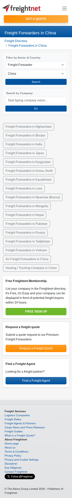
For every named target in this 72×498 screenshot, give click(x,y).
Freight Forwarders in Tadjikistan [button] (28, 241)
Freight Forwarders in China (27, 45)
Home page (12, 443)
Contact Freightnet (16, 471)
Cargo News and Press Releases (25, 427)
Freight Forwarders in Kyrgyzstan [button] (28, 162)
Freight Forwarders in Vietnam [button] (26, 250)
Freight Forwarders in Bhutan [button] (25, 135)
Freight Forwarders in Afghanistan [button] (29, 126)
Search (36, 81)
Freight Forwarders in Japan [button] (25, 153)
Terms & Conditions (16, 451)
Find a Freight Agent (36, 380)
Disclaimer (11, 463)
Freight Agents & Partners (20, 423)
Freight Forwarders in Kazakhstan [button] (29, 179)
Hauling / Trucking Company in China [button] (31, 268)
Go (36, 108)
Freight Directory (16, 41)
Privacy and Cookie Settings (22, 459)
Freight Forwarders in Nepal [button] (25, 215)
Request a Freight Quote (36, 348)
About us (10, 447)
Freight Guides (14, 431)
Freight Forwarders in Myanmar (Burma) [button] (33, 197)
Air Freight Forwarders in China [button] (27, 259)
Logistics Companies (17, 415)
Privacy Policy (13, 455)
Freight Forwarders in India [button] (24, 144)
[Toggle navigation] (64, 8)
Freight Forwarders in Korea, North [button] (29, 170)
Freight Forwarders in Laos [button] (24, 188)
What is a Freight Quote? (20, 435)
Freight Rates (13, 419)
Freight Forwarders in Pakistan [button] (26, 223)
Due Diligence (13, 467)
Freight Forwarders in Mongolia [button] (27, 206)
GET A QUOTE (36, 19)
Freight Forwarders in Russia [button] (25, 232)
